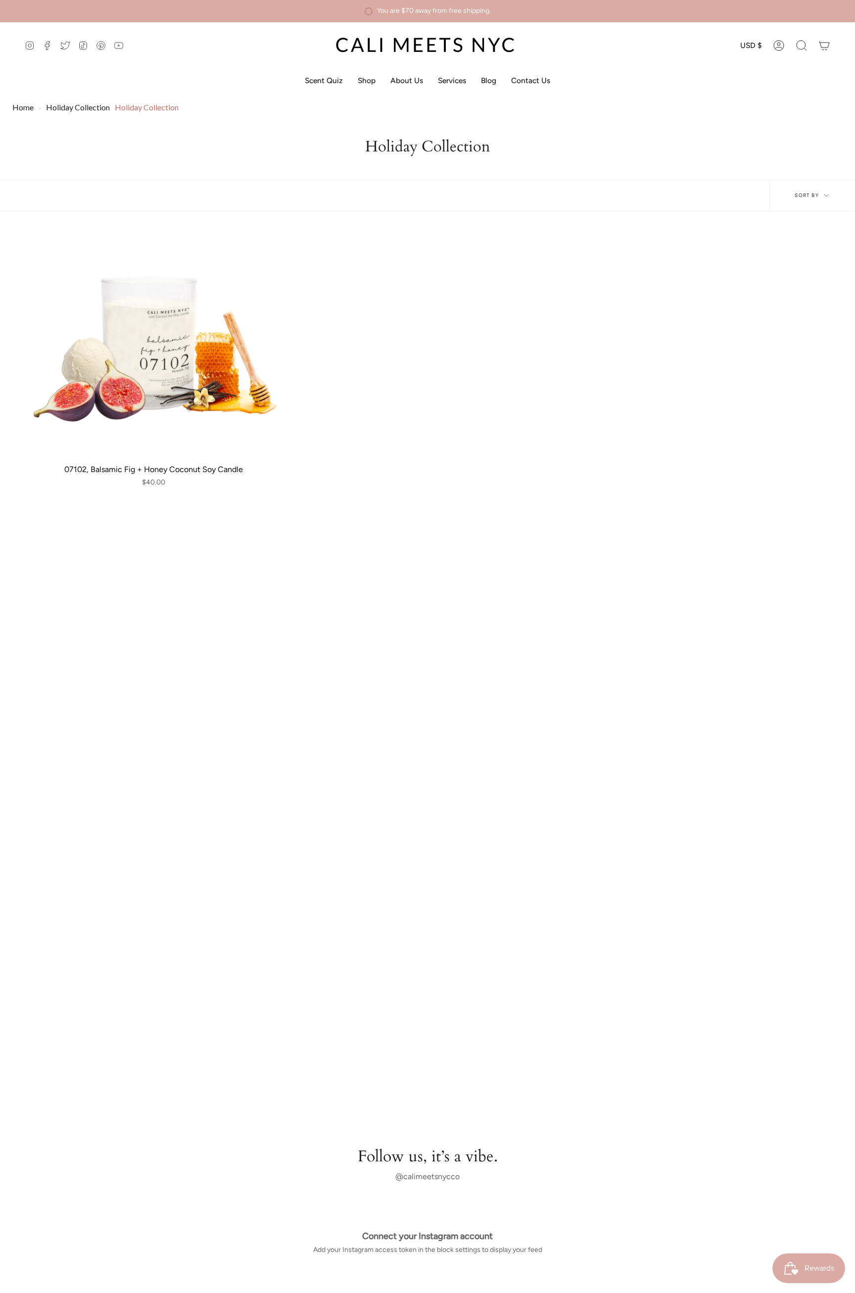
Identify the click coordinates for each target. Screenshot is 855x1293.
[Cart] (824, 45)
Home (23, 107)
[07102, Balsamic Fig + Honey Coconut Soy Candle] (154, 343)
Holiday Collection (78, 107)
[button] (801, 45)
